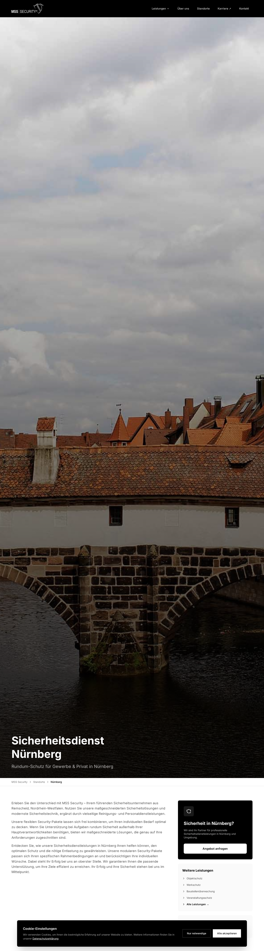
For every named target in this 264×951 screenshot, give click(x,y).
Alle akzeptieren (227, 933)
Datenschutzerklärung (46, 938)
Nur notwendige (196, 933)
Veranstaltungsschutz (199, 897)
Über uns (183, 8)
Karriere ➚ (224, 8)
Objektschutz (194, 878)
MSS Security (19, 781)
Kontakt (244, 8)
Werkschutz (194, 884)
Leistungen (159, 8)
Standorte (203, 8)
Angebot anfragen (215, 848)
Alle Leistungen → (198, 904)
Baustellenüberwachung (201, 891)
